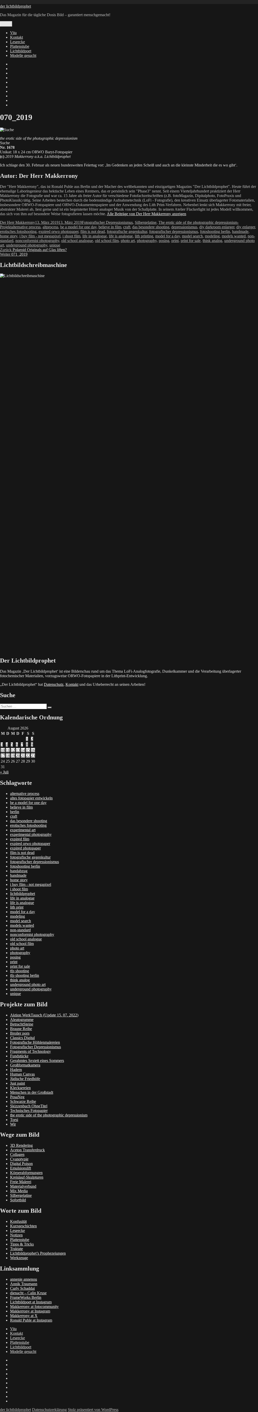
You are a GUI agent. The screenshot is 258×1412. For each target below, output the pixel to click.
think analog (212, 240)
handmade (240, 231)
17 (3, 755)
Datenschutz (53, 684)
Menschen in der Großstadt (31, 1092)
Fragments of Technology (30, 1051)
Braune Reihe (21, 1029)
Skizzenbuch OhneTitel (28, 1106)
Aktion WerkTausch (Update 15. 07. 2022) (44, 1015)
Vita (13, 33)
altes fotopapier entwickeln (31, 798)
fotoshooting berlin (215, 231)
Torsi (14, 1119)
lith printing (144, 236)
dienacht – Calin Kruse (28, 1293)
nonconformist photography (37, 240)
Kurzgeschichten (23, 1226)
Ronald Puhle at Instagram (31, 1320)
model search (192, 236)
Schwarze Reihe (23, 1101)
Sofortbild (18, 1200)
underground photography (26, 245)
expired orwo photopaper (58, 231)
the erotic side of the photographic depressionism (48, 1115)
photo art (128, 240)
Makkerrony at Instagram (30, 1311)
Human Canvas (22, 1074)
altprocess (50, 227)
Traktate (16, 1249)
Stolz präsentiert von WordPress (93, 1409)
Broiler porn (19, 1033)
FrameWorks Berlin (25, 1297)
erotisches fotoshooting (18, 231)
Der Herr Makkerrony (17, 222)
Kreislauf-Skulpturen (26, 1177)
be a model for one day (78, 227)
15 (28, 750)
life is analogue (121, 236)
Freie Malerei (20, 1182)
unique (54, 245)
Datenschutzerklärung (49, 1409)
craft (126, 227)
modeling (212, 236)
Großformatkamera (25, 1065)
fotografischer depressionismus (173, 231)
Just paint (17, 1083)
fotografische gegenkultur (127, 231)
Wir (13, 1124)
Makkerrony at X (24, 1315)
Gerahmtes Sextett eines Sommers (37, 1060)
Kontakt (16, 37)
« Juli (4, 772)
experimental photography (31, 834)
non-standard (20, 930)
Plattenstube (19, 46)
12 (13, 750)
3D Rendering (21, 1145)
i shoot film (71, 236)
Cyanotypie (19, 1159)
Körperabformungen (26, 1173)
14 (23, 750)
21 (23, 755)
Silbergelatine (145, 222)
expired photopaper (25, 848)
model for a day (167, 236)
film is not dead (92, 231)
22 (28, 755)
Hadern (16, 1069)
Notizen (16, 1235)
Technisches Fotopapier (29, 1110)
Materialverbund (23, 1186)
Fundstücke (19, 1056)
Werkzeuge (19, 1258)
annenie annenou (23, 1279)
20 (18, 755)
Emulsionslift (20, 1168)
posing (164, 240)
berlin (14, 812)
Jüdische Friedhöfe (25, 1079)
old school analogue (77, 240)
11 (8, 750)
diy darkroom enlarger (216, 227)
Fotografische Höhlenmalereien (35, 1042)
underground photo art (28, 984)
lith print (16, 907)
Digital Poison (21, 1163)
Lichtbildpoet (20, 51)
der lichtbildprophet (15, 6)
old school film (107, 240)
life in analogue (94, 236)
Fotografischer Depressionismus (107, 222)
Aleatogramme (22, 1019)
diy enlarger (245, 227)
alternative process (26, 227)
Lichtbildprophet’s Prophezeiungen (38, 1253)
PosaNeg (17, 1097)
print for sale (191, 240)
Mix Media (19, 1191)
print (175, 240)
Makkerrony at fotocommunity (34, 1306)
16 (33, 750)
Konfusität (18, 1221)
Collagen (17, 1154)
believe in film (110, 227)
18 (8, 755)
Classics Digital (22, 1038)
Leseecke (17, 42)
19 (13, 755)
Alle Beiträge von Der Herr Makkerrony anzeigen (146, 214)
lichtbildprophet (22, 893)
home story (8, 236)
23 (33, 755)
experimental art (23, 830)
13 (18, 750)
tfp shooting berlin (24, 975)
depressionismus (184, 227)
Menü (6, 24)
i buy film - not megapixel (39, 236)
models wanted (234, 236)
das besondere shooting (150, 227)
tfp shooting (19, 971)
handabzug (18, 871)
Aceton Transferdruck (27, 1150)
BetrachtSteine (21, 1024)
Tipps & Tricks (22, 1244)
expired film (19, 839)
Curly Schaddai (22, 1288)
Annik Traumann (23, 1284)
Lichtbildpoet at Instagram (31, 1302)
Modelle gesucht (23, 55)
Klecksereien (20, 1088)
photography (147, 240)
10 (3, 750)
